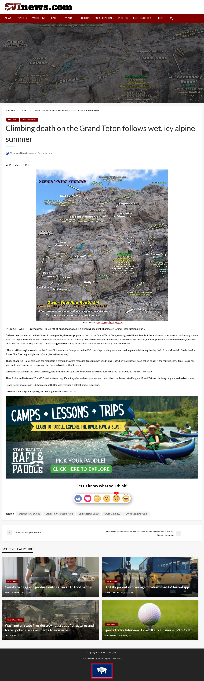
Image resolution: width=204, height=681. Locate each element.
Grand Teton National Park (59, 513)
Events (68, 18)
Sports (22, 18)
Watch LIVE (39, 18)
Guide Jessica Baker (88, 513)
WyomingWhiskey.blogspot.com (110, 322)
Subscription (103, 18)
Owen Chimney (112, 513)
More (160, 18)
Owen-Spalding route (136, 513)
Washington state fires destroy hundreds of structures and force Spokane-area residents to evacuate (49, 627)
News (8, 18)
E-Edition (84, 18)
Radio (54, 18)
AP (6, 635)
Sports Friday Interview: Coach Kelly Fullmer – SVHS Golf (147, 630)
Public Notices (142, 18)
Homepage (10, 110)
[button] (171, 18)
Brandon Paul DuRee (29, 513)
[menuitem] (8, 18)
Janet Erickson (12, 592)
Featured (24, 110)
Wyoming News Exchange (23, 153)
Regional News (29, 120)
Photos (123, 18)
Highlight (112, 581)
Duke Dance (110, 635)
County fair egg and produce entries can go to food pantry (48, 587)
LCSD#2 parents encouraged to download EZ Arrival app (146, 587)
